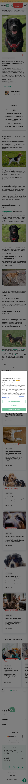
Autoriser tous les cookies (14, 409)
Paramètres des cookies (14, 401)
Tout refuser (14, 405)
